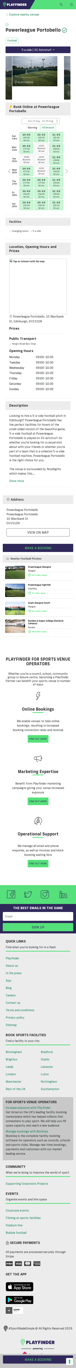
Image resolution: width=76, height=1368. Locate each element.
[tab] (38, 249)
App (8, 980)
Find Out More (38, 738)
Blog (9, 988)
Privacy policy (15, 1017)
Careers (11, 995)
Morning (33, 127)
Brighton (11, 1059)
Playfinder (12, 958)
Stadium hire (14, 1225)
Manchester (13, 1081)
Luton (45, 1074)
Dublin (45, 1059)
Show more (16, 481)
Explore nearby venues (24, 14)
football (12, 40)
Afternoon (48, 127)
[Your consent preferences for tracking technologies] (69, 1361)
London (11, 1074)
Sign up (38, 927)
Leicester (47, 1067)
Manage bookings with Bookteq (27, 1131)
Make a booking (38, 548)
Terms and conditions (20, 1010)
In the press (14, 973)
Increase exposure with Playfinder (28, 1108)
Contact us (13, 1003)
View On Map (38, 532)
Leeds (9, 1067)
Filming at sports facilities (23, 1218)
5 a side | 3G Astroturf (37, 50)
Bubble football (16, 1232)
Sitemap (11, 1025)
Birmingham (14, 1052)
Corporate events (17, 1210)
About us (12, 965)
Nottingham (49, 1081)
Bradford (47, 1052)
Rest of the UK (15, 1089)
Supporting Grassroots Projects (27, 1183)
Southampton (50, 1089)
